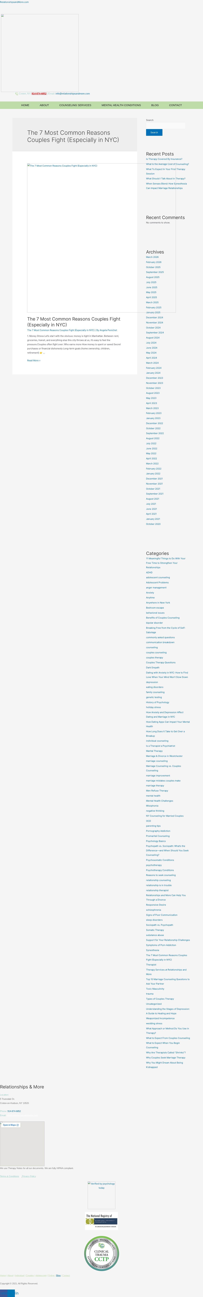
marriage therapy (155, 785)
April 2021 (151, 513)
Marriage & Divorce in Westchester (164, 756)
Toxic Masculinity (155, 988)
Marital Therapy (154, 751)
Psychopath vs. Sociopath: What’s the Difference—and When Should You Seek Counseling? (167, 850)
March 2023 (152, 408)
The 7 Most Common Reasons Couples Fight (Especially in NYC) (61, 330)
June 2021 (151, 508)
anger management (156, 587)
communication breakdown (160, 642)
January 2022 (153, 473)
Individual (19, 1275)
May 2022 (151, 453)
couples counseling (156, 652)
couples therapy (154, 657)
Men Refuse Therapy (157, 790)
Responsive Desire (156, 904)
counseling (152, 647)
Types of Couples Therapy (160, 998)
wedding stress (154, 1023)
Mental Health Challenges (159, 800)
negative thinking (155, 810)
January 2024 (153, 372)
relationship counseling (158, 880)
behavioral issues (155, 612)
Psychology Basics (156, 841)
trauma (149, 993)
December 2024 (154, 317)
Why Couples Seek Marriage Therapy (165, 1057)
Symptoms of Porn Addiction (161, 945)
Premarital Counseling (158, 836)
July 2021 (151, 503)
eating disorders (154, 687)
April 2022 (151, 458)
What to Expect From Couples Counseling (168, 1038)
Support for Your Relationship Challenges (168, 940)
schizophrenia (153, 909)
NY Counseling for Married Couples (165, 815)
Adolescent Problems (157, 582)
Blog (155, 105)
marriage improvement (158, 775)
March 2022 (152, 463)
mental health (153, 795)
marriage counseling (157, 761)
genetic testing (154, 697)
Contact (175, 105)
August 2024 (153, 337)
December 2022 (154, 423)
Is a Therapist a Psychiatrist (160, 745)
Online (51, 1275)
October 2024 (153, 327)
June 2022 (151, 448)
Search (150, 120)
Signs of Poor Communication (161, 915)
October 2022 (153, 428)
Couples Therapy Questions (161, 662)
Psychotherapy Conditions (160, 870)
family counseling (155, 692)
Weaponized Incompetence (160, 1018)
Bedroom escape (155, 607)
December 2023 (154, 377)
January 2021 (153, 518)
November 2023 (154, 383)
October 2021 (153, 488)
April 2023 (151, 403)
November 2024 (154, 322)
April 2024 (151, 357)
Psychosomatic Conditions (160, 860)
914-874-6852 (14, 1111)
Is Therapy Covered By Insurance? (164, 159)
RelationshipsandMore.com (14, 2)
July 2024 (151, 342)
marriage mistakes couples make (163, 780)
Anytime (150, 597)
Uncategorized (154, 1003)
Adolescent (41, 1275)
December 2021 (154, 478)
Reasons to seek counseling (161, 875)
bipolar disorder (154, 622)
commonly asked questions (160, 637)
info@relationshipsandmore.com (73, 93)
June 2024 (151, 347)
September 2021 (154, 493)
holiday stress (153, 707)
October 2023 (153, 388)
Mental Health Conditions (121, 105)
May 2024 (151, 352)
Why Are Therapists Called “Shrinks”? (166, 1052)
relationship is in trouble (159, 885)
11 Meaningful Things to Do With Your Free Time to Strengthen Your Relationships (165, 563)
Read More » (33, 360)
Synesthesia (152, 950)
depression (152, 682)
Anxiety (150, 592)
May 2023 (151, 398)
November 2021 (154, 483)
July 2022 (151, 443)
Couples (30, 1275)
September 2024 (155, 332)
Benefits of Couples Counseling (163, 617)
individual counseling (157, 740)
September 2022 (155, 433)
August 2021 (152, 498)
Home (25, 105)
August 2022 (152, 438)
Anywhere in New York (158, 602)
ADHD (149, 572)
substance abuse (155, 935)
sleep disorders (154, 919)
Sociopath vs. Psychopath (159, 925)
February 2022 (153, 468)
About (44, 105)
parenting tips (153, 825)
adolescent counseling (158, 577)
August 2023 (153, 393)
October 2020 (153, 524)
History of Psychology (157, 702)
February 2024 (154, 367)
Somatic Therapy (155, 930)
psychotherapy (154, 865)
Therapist (151, 964)
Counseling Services (75, 105)
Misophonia (152, 805)
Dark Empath (152, 667)
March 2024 (152, 362)
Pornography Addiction (158, 831)
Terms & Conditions (9, 1176)
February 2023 (154, 413)
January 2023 (153, 418)
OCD (148, 821)
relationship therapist (157, 890)
